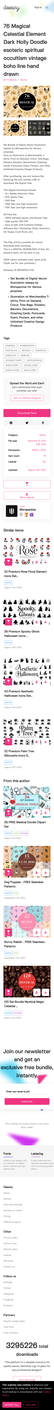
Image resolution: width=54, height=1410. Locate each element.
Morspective (28, 509)
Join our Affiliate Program (27, 398)
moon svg (26, 350)
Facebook (8, 1300)
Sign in (38, 7)
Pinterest (8, 1305)
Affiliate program (12, 1222)
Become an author (12, 1210)
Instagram (8, 1294)
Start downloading (12, 1205)
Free (16, 833)
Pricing (7, 1216)
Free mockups (10, 1333)
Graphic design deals (14, 1321)
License (7, 1255)
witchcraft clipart (13, 360)
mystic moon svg (34, 360)
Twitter (7, 1288)
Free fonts (8, 1327)
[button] (46, 7)
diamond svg (40, 350)
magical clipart (12, 365)
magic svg (25, 355)
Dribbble (7, 1282)
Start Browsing (27, 1380)
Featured (24, 833)
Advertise (8, 1261)
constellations (12, 370)
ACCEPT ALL (12, 1404)
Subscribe (27, 1101)
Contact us (9, 1267)
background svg (27, 345)
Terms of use (9, 1243)
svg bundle (10, 345)
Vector (23, 80)
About (6, 1193)
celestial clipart (31, 365)
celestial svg (11, 350)
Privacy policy (10, 1238)
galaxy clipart (30, 370)
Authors (7, 1199)
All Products (10, 80)
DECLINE (31, 1404)
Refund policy (10, 1249)
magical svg (10, 355)
